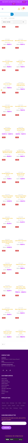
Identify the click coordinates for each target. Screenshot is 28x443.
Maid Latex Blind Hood (7, 40)
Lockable (22, 405)
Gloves (13, 405)
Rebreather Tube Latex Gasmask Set (21, 287)
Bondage (12, 403)
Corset (24, 403)
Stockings (16, 408)
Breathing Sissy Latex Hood (7, 310)
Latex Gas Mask (7, 84)
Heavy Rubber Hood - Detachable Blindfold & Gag (7, 242)
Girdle (9, 405)
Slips (11, 408)
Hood (18, 405)
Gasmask (4, 405)
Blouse (3, 403)
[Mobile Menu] (2, 9)
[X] (6, 370)
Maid (3, 408)
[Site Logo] (8, 9)
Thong (20, 408)
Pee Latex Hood (7, 287)
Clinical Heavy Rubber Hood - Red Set (7, 196)
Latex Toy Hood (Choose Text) (7, 332)
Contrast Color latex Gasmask (7, 107)
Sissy (14, 3)
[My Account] (19, 9)
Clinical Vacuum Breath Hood (20, 174)
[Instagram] (10, 370)
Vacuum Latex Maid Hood (7, 62)
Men (24, 1)
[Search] (12, 14)
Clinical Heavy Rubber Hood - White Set (20, 196)
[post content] (7, 31)
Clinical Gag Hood (20, 264)
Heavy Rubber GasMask (7, 129)
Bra (16, 403)
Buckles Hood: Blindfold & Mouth (20, 151)
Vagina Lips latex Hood (20, 62)
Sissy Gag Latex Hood (20, 309)
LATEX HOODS (7, 39)
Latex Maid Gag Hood (20, 240)
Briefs (20, 403)
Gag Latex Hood (20, 218)
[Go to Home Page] (1, 18)
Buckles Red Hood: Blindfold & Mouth (7, 151)
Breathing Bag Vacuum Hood (20, 129)
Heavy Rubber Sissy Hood (21, 332)
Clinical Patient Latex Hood (7, 219)
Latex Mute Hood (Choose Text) (7, 265)
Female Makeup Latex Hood (7, 174)
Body (7, 403)
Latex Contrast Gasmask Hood (21, 84)
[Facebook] (3, 370)
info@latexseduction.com (7, 362)
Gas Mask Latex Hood (20, 106)
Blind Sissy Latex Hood (20, 40)
